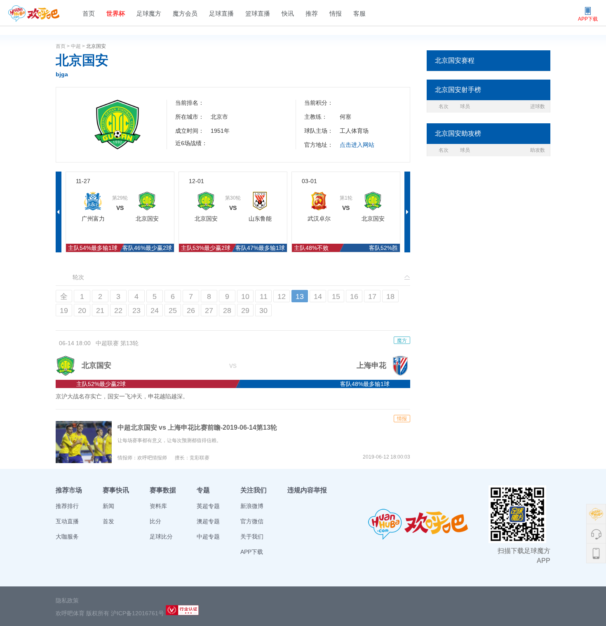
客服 (359, 13)
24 (154, 310)
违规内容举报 (307, 490)
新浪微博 (251, 506)
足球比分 (161, 536)
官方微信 (251, 521)
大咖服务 (67, 536)
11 (264, 296)
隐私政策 (67, 600)
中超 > (78, 46)
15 (336, 296)
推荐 (311, 13)
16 (354, 296)
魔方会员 (185, 13)
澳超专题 (208, 521)
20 (82, 310)
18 (390, 296)
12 (281, 296)
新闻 (108, 506)
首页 (88, 13)
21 (100, 310)
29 (245, 310)
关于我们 (251, 536)
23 (136, 310)
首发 (108, 521)
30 (263, 310)
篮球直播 (257, 13)
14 (318, 296)
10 (245, 296)
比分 (155, 521)
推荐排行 (67, 506)
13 (300, 296)
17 (372, 296)
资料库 (158, 506)
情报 (335, 13)
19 (64, 310)
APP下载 (251, 551)
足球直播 (221, 13)
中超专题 (208, 536)
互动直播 (67, 521)
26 (191, 310)
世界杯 (115, 13)
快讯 (288, 13)
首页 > (63, 46)
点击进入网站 (357, 144)
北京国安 (96, 46)
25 (173, 310)
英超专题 (208, 506)
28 (227, 310)
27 (209, 310)
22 (118, 310)
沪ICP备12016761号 (137, 613)
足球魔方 (148, 13)
